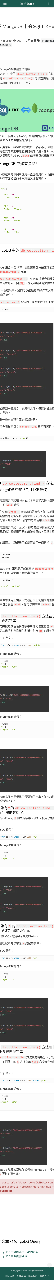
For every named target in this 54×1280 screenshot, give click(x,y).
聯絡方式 (44, 1276)
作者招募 (21, 1276)
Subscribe (6, 1190)
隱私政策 (32, 1276)
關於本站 (9, 1276)
